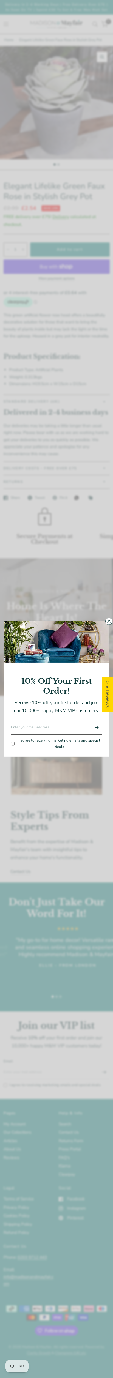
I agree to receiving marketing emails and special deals (59, 743)
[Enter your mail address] (96, 727)
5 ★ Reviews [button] (107, 694)
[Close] (108, 621)
